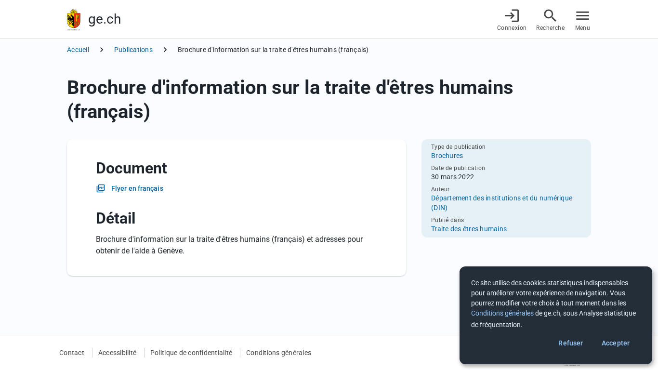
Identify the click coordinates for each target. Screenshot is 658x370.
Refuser (570, 343)
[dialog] (556, 315)
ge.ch (104, 19)
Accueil (78, 49)
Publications (133, 49)
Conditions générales (278, 353)
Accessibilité (117, 353)
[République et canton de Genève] (73, 19)
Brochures (447, 155)
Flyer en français (137, 188)
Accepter (616, 343)
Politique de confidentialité (191, 353)
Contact (71, 353)
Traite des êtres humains (469, 229)
